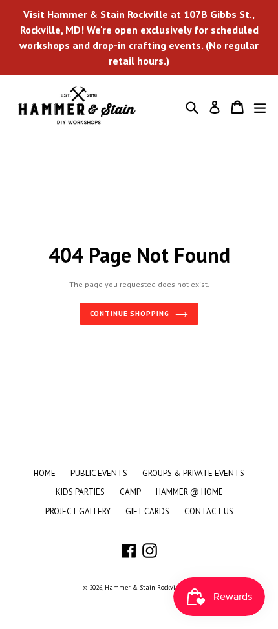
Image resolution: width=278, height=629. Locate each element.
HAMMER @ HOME (189, 491)
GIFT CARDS (147, 511)
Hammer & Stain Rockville (143, 587)
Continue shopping (129, 313)
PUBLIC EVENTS (98, 473)
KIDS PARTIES (80, 491)
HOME (45, 473)
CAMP (130, 491)
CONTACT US (208, 511)
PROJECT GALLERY (78, 511)
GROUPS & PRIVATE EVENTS (193, 473)
